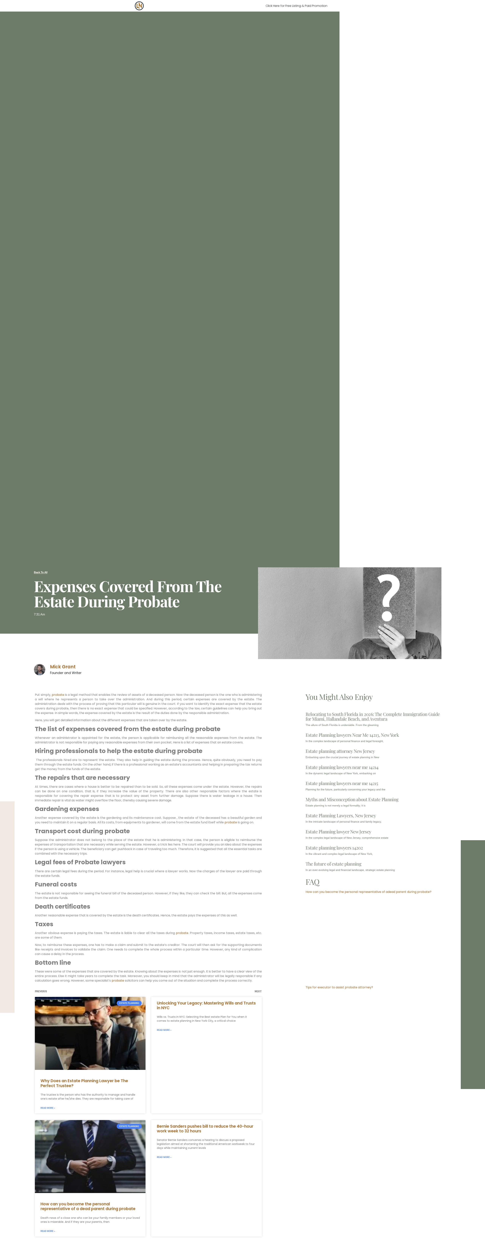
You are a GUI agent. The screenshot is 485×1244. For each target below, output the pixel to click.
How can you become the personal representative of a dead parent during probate (88, 1206)
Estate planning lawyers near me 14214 (342, 767)
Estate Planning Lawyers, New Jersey (341, 815)
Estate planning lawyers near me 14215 (342, 783)
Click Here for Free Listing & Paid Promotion (296, 6)
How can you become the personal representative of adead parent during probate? (368, 892)
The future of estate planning (333, 864)
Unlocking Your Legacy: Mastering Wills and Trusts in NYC (206, 1005)
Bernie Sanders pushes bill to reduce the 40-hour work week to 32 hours (205, 1128)
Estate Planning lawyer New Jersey (338, 831)
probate (58, 695)
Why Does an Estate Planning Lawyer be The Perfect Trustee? (84, 1083)
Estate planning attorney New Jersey (340, 751)
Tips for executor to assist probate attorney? (339, 987)
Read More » (48, 1108)
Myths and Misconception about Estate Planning (352, 799)
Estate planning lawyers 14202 (334, 848)
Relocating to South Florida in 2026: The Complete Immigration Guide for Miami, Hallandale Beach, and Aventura (373, 716)
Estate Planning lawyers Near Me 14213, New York (352, 735)
